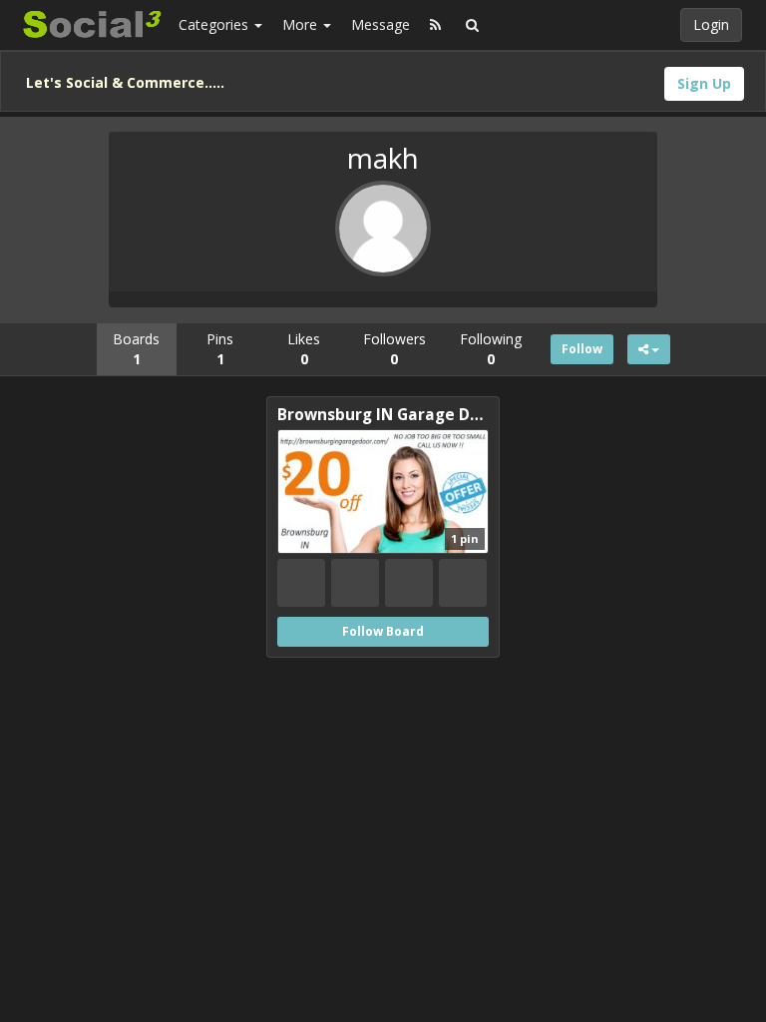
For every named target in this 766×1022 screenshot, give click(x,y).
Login (711, 24)
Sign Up (704, 83)
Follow (582, 348)
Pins (219, 348)
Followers (394, 348)
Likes (303, 348)
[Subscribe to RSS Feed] (435, 25)
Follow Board (383, 631)
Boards (136, 348)
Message (380, 24)
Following (491, 348)
